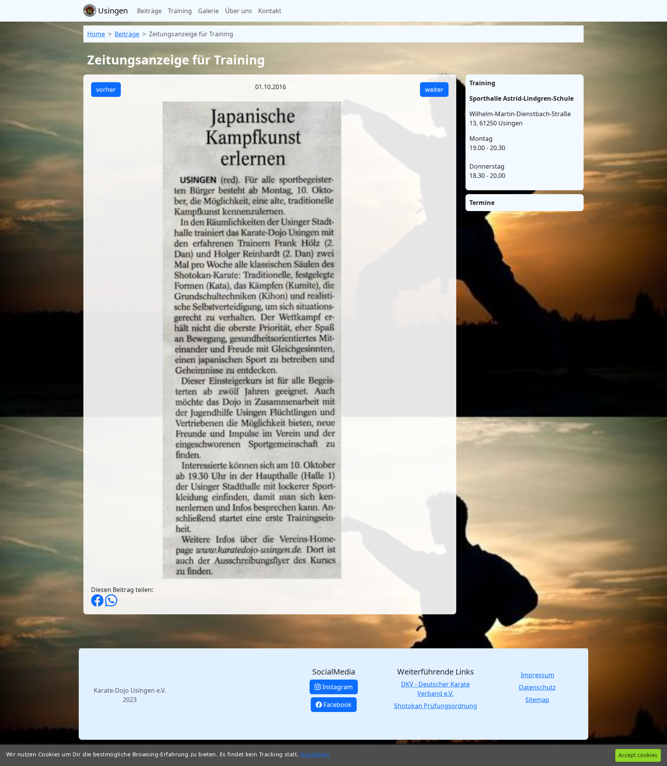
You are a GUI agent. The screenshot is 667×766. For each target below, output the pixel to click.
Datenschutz (537, 687)
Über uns (238, 11)
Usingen (112, 10)
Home (96, 34)
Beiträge (149, 11)
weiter (434, 89)
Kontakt (269, 11)
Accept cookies (637, 755)
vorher (106, 89)
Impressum (537, 675)
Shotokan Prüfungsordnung (435, 706)
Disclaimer (315, 754)
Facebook (337, 704)
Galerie (208, 11)
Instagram (337, 687)
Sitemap (537, 699)
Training (180, 11)
